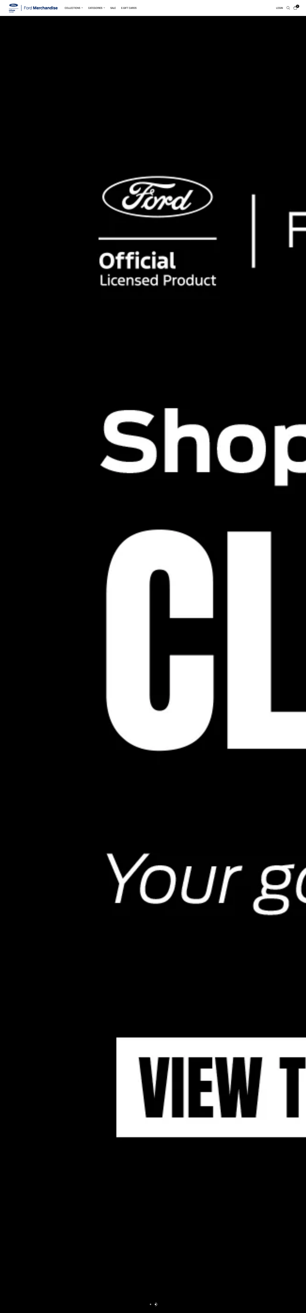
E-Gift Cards (129, 8)
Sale (113, 8)
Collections (72, 8)
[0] (294, 8)
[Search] (288, 8)
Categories (95, 8)
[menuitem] (74, 8)
